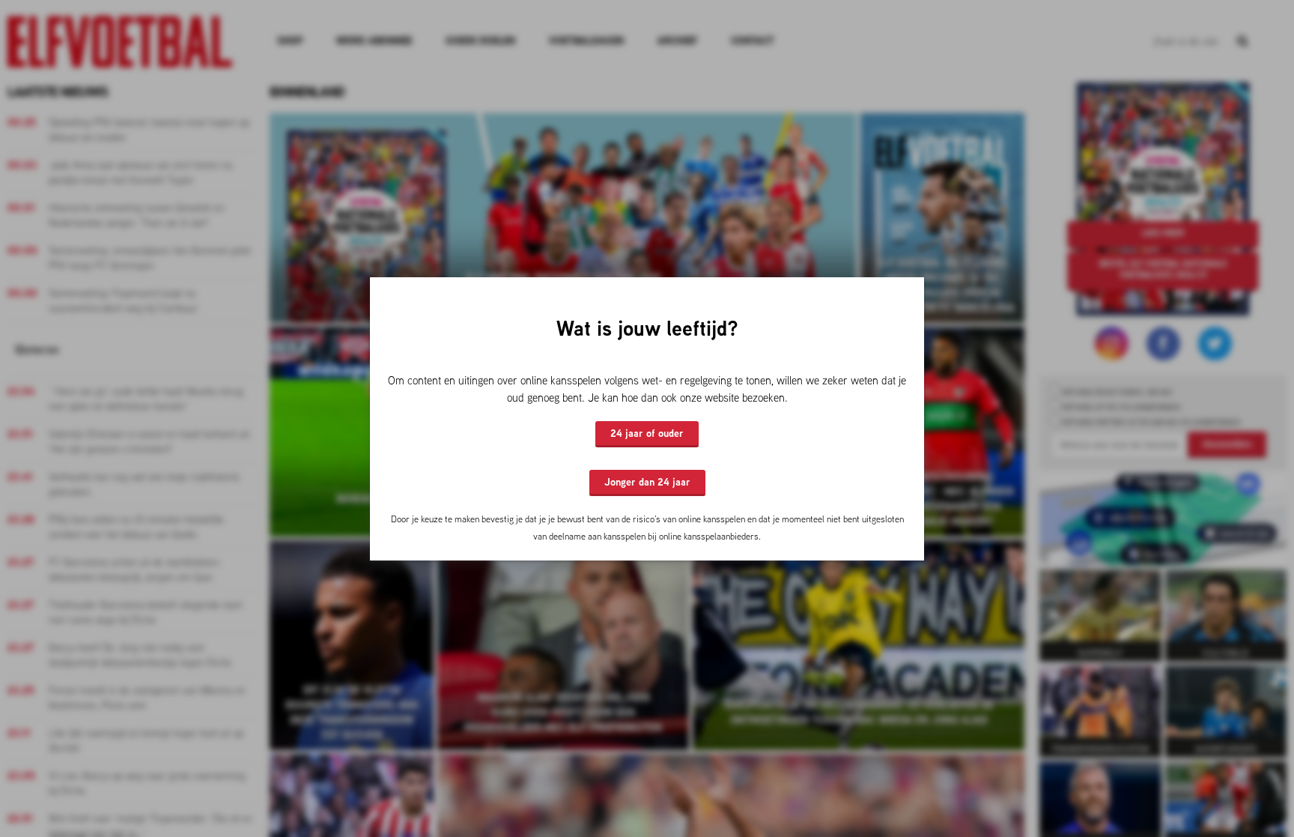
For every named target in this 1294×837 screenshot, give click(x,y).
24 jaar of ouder (647, 433)
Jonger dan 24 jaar (647, 481)
